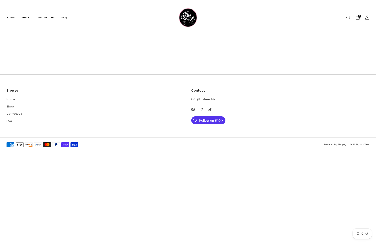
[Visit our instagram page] (201, 109)
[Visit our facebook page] (193, 109)
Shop (25, 17)
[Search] (348, 17)
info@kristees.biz (203, 99)
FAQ (64, 17)
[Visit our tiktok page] (210, 109)
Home (11, 17)
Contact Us (45, 17)
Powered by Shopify (335, 144)
